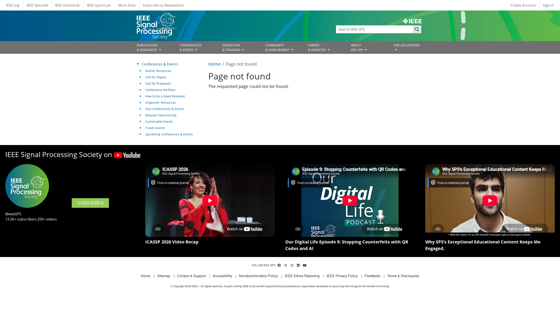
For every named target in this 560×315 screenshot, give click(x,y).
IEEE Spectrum (99, 5)
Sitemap (163, 275)
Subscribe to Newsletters (163, 5)
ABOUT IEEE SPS (357, 47)
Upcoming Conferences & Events (169, 134)
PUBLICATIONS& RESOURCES (147, 47)
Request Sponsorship (161, 115)
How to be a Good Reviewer (165, 96)
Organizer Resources (160, 102)
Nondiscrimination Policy (258, 275)
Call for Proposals (158, 83)
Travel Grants (155, 128)
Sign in (548, 5)
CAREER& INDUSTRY (317, 47)
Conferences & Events (160, 64)
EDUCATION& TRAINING (231, 47)
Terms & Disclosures (403, 275)
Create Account (523, 5)
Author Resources (158, 71)
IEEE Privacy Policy (342, 275)
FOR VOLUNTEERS (407, 45)
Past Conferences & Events (164, 109)
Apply (417, 29)
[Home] (157, 16)
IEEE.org (12, 5)
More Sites (127, 5)
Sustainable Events (159, 121)
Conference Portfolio (160, 90)
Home (214, 64)
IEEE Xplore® (37, 5)
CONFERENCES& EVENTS (190, 47)
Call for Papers (156, 77)
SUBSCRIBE (88, 203)
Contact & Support (191, 275)
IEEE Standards (67, 5)
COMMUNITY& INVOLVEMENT (277, 47)
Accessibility (222, 275)
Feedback (372, 275)
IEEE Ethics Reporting (302, 275)
